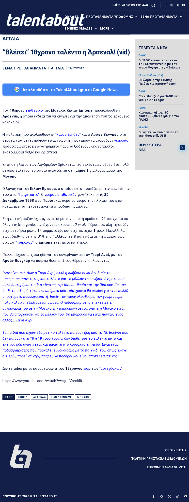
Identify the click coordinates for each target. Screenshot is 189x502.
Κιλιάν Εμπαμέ (61, 397)
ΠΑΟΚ (142, 55)
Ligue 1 (23, 397)
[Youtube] (184, 5)
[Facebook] (166, 5)
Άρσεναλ (39, 397)
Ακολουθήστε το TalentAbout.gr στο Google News (70, 89)
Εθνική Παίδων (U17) (151, 75)
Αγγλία (57, 68)
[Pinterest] (114, 68)
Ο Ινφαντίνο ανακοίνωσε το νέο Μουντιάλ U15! (159, 134)
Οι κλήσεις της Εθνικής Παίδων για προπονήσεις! (157, 81)
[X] (178, 5)
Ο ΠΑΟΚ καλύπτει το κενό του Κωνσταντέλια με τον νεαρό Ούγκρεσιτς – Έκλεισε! (160, 64)
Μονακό (83, 397)
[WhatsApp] (125, 68)
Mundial (143, 127)
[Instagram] (172, 5)
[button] (153, 5)
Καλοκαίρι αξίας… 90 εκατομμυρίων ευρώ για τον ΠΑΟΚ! (159, 116)
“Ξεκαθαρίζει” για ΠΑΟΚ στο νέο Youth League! (159, 98)
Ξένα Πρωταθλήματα (24, 68)
